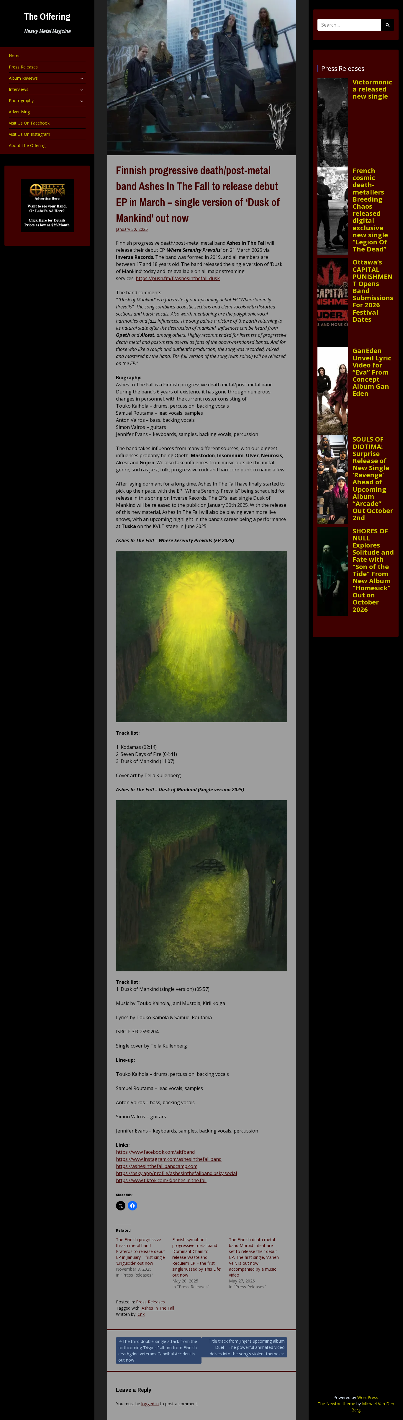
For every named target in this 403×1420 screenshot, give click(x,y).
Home (15, 55)
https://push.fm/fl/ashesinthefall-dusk (178, 278)
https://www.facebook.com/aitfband (155, 1152)
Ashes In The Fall (158, 1308)
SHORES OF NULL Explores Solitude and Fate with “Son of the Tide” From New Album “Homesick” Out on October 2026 (373, 570)
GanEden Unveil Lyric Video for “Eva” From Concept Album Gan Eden (372, 372)
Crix (141, 1314)
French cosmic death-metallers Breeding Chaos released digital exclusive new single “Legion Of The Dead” (370, 209)
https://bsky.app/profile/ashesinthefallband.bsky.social (176, 1173)
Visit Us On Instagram (29, 134)
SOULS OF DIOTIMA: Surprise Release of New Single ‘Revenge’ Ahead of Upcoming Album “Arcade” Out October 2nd (373, 478)
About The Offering (27, 145)
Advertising (19, 112)
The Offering (47, 16)
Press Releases (23, 67)
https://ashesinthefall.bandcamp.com (156, 1166)
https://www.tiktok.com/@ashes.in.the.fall (161, 1180)
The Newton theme (336, 1403)
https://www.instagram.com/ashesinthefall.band (169, 1159)
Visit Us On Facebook (29, 123)
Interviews (18, 89)
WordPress (367, 1397)
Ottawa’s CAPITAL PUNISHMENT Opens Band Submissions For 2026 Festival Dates (373, 290)
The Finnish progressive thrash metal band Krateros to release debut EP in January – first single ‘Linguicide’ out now (140, 1251)
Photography (21, 100)
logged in (150, 1403)
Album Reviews (23, 78)
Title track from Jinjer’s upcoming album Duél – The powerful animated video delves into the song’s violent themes (247, 1347)
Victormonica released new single (372, 89)
